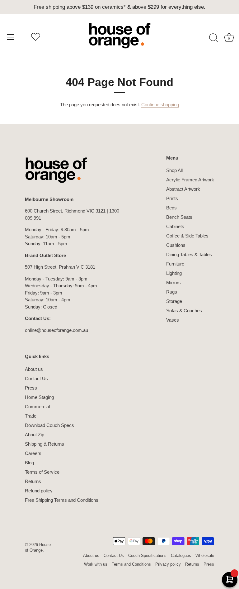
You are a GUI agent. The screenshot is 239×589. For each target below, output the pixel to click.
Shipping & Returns (44, 444)
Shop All (174, 170)
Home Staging (39, 397)
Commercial (37, 406)
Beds (171, 207)
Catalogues (181, 555)
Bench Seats (179, 217)
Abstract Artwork (183, 189)
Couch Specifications (147, 555)
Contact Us (36, 378)
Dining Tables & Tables (189, 254)
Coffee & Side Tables (187, 235)
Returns (33, 481)
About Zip (34, 434)
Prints (172, 198)
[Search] (213, 38)
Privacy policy (168, 564)
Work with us (95, 564)
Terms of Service (42, 472)
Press (31, 387)
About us (34, 369)
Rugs (171, 291)
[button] (35, 38)
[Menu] (11, 37)
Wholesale (204, 555)
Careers (33, 453)
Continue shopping (160, 104)
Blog (29, 462)
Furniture (175, 263)
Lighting (174, 273)
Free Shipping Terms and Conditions (61, 500)
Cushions (175, 245)
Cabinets (175, 226)
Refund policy (39, 490)
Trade (30, 416)
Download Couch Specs (49, 425)
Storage (174, 301)
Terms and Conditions (131, 564)
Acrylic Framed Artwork (190, 179)
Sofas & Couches (184, 310)
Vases (172, 320)
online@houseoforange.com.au (56, 330)
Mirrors (173, 282)
